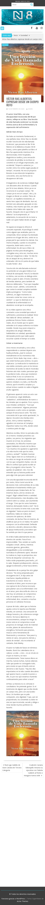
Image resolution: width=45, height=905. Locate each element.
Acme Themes (22, 901)
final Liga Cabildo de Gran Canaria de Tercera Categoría (11, 767)
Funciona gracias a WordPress (13, 898)
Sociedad (5, 45)
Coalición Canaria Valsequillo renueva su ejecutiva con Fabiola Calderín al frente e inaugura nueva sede (33, 770)
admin (30, 109)
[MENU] (2, 28)
